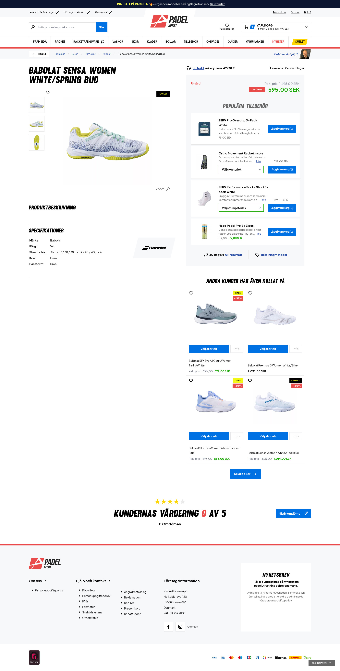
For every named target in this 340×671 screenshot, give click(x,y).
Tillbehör (191, 41)
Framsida (40, 41)
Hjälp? (307, 12)
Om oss (295, 12)
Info (258, 161)
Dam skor (90, 53)
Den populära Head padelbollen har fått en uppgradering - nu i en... (240, 231)
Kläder (152, 41)
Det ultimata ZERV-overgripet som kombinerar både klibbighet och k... (240, 131)
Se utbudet (217, 4)
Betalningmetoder (274, 254)
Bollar (170, 41)
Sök (101, 27)
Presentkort (279, 12)
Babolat (107, 53)
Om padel (212, 41)
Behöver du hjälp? (286, 54)
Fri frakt (198, 68)
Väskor (118, 41)
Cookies (192, 626)
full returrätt (233, 254)
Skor (135, 41)
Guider (233, 41)
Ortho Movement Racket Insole (241, 153)
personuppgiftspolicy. (278, 600)
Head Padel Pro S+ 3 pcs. (237, 225)
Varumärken (255, 41)
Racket (60, 41)
